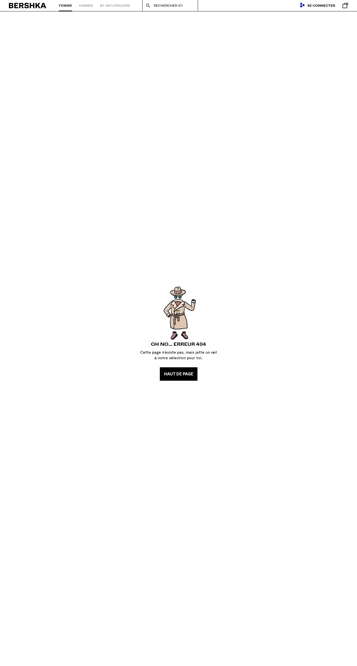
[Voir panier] (344, 5)
